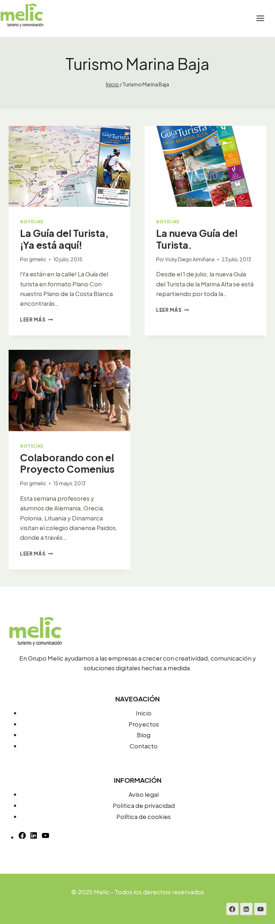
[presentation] (69, 166)
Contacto (144, 746)
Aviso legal (144, 794)
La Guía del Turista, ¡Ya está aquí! (64, 239)
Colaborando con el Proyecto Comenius (67, 463)
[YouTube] (45, 837)
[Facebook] (232, 909)
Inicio (143, 713)
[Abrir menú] (264, 18)
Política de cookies (143, 816)
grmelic (37, 259)
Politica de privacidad (144, 805)
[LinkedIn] (246, 909)
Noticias (31, 221)
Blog (143, 735)
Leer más (36, 319)
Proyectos (144, 724)
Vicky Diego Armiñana (189, 259)
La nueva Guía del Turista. (196, 239)
